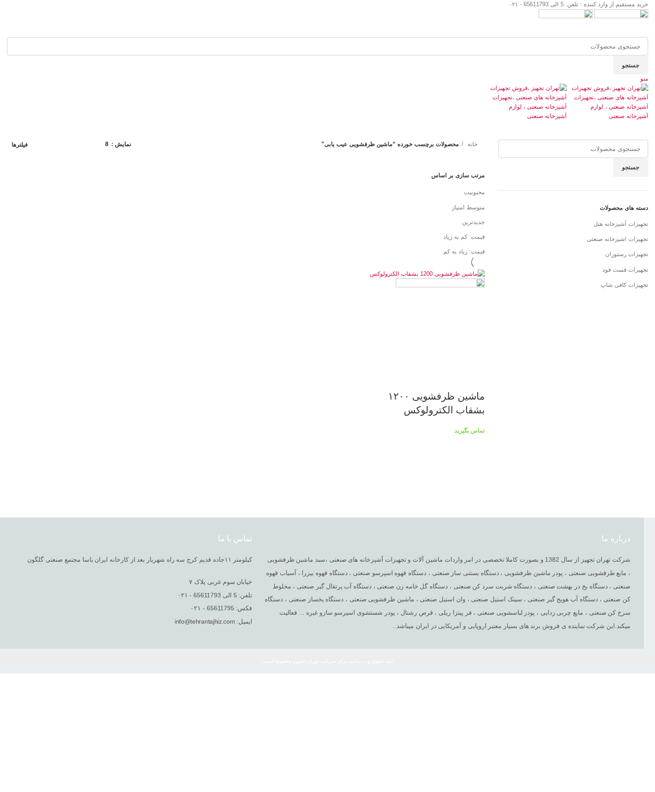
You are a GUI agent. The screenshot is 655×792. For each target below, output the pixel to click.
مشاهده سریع (474, 378)
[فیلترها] (644, 685)
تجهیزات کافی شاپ (624, 285)
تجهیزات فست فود (625, 269)
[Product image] (440, 322)
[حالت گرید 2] (85, 144)
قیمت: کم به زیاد (464, 236)
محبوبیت (474, 192)
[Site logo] (620, 22)
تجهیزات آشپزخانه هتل (621, 223)
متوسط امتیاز (468, 207)
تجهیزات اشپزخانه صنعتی (617, 239)
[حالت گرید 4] (58, 144)
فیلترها (20, 144)
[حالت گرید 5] (45, 144)
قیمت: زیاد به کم (464, 251)
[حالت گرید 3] (71, 144)
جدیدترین (473, 222)
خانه (472, 144)
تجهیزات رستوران (626, 254)
